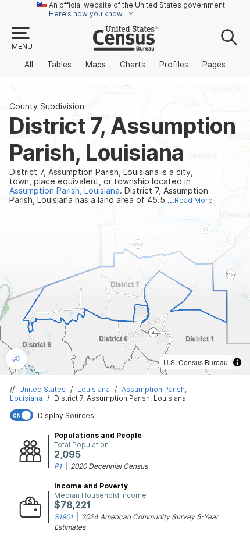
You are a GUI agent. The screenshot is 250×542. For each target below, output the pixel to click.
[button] (21, 39)
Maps (95, 64)
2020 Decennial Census (109, 466)
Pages (214, 64)
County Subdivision (46, 106)
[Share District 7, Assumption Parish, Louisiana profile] (16, 358)
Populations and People (98, 435)
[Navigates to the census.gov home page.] (125, 46)
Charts (132, 64)
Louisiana (93, 389)
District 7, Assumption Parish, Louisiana (120, 398)
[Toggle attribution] (237, 362)
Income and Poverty (91, 486)
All (28, 64)
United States (42, 389)
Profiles (173, 64)
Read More (193, 200)
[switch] (127, 415)
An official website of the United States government (137, 5)
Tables (59, 64)
